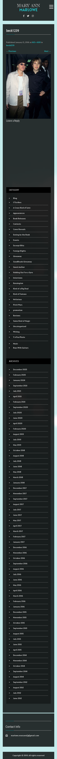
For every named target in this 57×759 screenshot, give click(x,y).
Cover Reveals (19, 229)
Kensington (18, 283)
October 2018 (19, 450)
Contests (17, 224)
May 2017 (17, 520)
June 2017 (17, 515)
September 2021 (20, 385)
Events (16, 240)
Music (15, 343)
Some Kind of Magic (21, 321)
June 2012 (17, 698)
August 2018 (18, 455)
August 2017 (18, 504)
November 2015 (19, 617)
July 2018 (17, 461)
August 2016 (18, 569)
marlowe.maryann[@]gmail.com (25, 735)
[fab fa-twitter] (28, 16)
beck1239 (10, 45)
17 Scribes (17, 202)
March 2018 (18, 477)
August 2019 (18, 434)
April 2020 (17, 423)
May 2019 (17, 445)
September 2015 (20, 628)
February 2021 (19, 402)
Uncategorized (19, 326)
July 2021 (17, 391)
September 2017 (20, 499)
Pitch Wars (17, 305)
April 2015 (17, 650)
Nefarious (17, 299)
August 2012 (18, 687)
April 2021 (17, 396)
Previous (11, 51)
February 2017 (19, 536)
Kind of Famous (19, 294)
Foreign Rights (19, 251)
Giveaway (17, 256)
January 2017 (18, 542)
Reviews (16, 315)
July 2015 (17, 639)
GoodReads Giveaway (22, 261)
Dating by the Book (21, 234)
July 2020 (17, 412)
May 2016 (17, 585)
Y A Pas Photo (19, 337)
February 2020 (19, 429)
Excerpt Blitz (18, 245)
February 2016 (19, 601)
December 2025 (20, 369)
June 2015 (17, 644)
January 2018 (19, 482)
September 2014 (20, 671)
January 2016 (19, 606)
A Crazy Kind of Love (21, 208)
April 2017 (17, 526)
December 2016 (20, 547)
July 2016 (17, 574)
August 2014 (18, 677)
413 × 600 (36, 42)
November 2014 (20, 660)
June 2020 (17, 418)
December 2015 (19, 612)
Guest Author (19, 267)
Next (47, 51)
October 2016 (19, 558)
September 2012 (20, 682)
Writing (16, 331)
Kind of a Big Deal (20, 288)
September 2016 (20, 563)
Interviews (17, 278)
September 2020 (20, 407)
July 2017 (17, 509)
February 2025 (19, 375)
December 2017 (19, 488)
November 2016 (20, 553)
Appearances (18, 213)
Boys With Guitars (20, 348)
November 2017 (19, 493)
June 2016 (17, 579)
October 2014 (19, 666)
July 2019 (17, 439)
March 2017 (18, 531)
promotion (17, 310)
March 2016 (18, 596)
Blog (15, 198)
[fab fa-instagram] (33, 16)
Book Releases (19, 218)
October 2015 (19, 623)
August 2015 (18, 633)
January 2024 (19, 380)
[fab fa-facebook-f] (23, 16)
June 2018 (17, 466)
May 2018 (17, 472)
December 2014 (20, 655)
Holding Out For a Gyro (23, 272)
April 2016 (17, 590)
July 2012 (17, 693)
